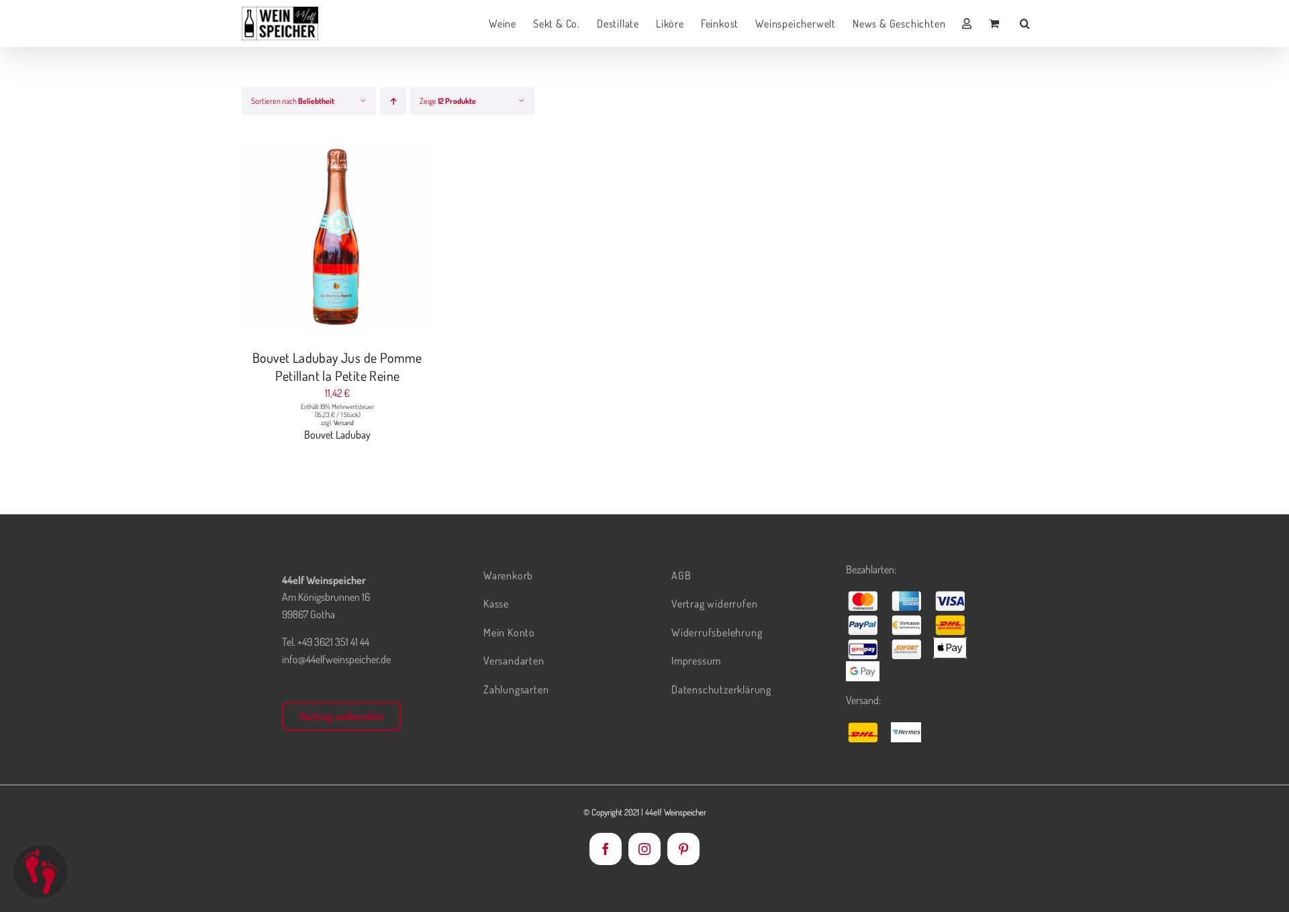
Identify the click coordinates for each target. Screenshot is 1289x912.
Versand (344, 422)
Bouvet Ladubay (337, 434)
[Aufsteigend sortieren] (393, 101)
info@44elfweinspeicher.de (336, 659)
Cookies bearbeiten (40, 871)
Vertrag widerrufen (341, 716)
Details (388, 239)
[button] (1025, 23)
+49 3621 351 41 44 (333, 641)
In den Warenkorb (310, 239)
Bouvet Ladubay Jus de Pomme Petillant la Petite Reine (337, 366)
